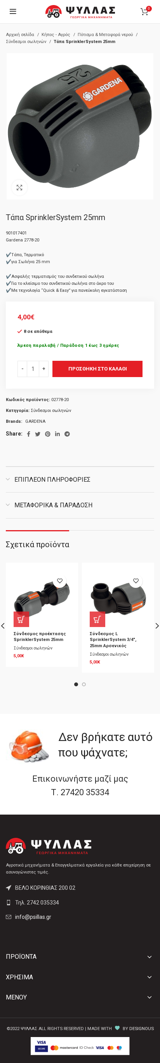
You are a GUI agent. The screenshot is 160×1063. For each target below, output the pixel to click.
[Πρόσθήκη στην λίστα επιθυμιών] (59, 581)
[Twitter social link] (38, 434)
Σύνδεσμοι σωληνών (26, 41)
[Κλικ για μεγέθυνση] (19, 187)
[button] (21, 619)
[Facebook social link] (28, 434)
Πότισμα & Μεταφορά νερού (106, 34)
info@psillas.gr (33, 917)
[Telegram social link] (67, 434)
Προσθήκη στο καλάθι (97, 369)
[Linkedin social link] (57, 434)
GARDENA (35, 421)
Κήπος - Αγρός (56, 34)
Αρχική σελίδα (20, 34)
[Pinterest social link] (48, 434)
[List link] (80, 902)
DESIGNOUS (141, 1028)
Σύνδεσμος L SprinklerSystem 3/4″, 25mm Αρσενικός (113, 639)
